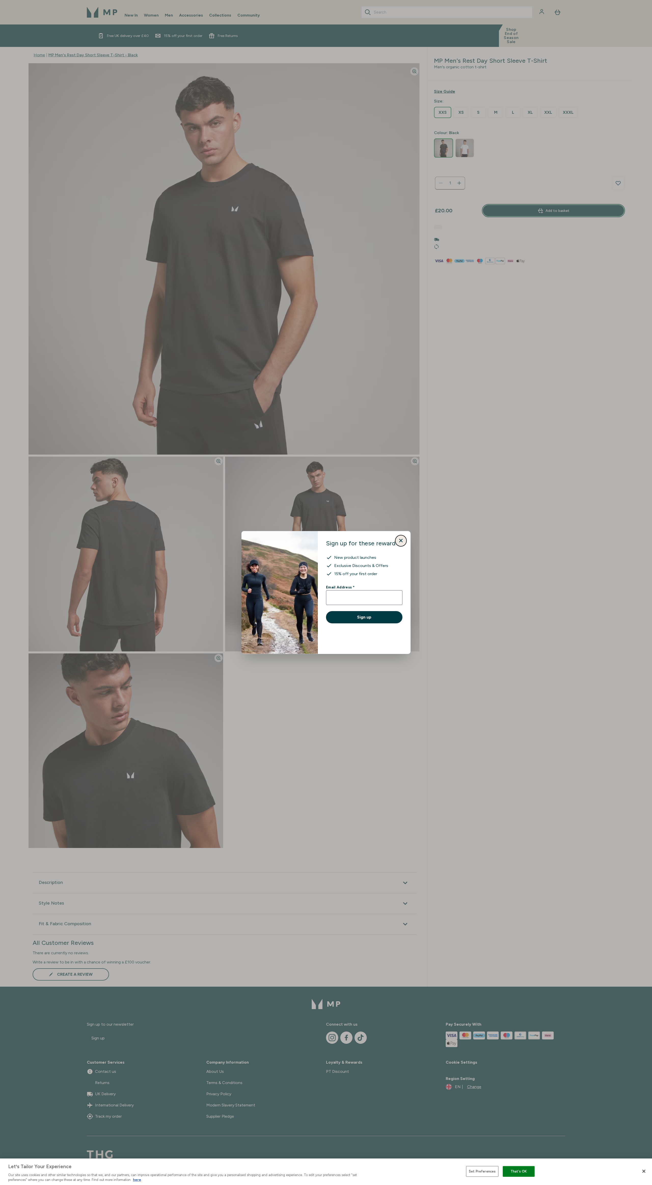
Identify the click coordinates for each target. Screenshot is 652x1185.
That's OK (519, 1171)
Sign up (364, 617)
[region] (326, 1171)
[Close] (643, 1171)
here (137, 1180)
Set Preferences (482, 1171)
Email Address (340, 587)
